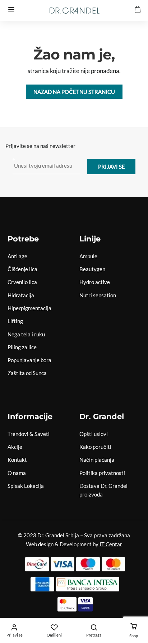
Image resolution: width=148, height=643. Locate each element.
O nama (17, 473)
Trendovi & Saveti (29, 434)
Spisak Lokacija (26, 486)
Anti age (17, 256)
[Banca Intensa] (87, 584)
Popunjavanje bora (29, 360)
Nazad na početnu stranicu (74, 91)
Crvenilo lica (22, 282)
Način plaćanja (96, 459)
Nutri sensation (97, 295)
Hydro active (94, 282)
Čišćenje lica (22, 269)
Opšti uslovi (93, 434)
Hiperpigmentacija (29, 308)
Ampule (88, 256)
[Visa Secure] (85, 604)
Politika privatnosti (102, 473)
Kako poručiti (95, 446)
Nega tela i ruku (26, 334)
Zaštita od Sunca (27, 373)
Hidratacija (21, 295)
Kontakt (17, 459)
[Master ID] (67, 604)
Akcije (15, 446)
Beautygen (92, 269)
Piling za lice (22, 347)
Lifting (15, 321)
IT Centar (111, 544)
